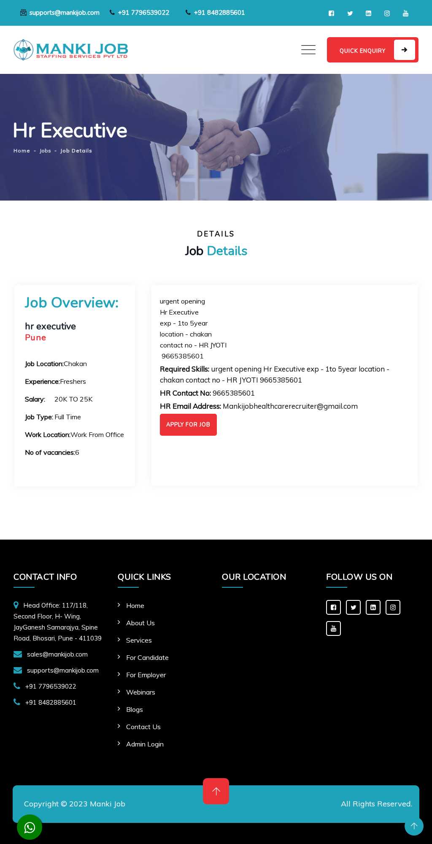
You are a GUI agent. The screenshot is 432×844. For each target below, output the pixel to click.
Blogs (134, 709)
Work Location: (47, 434)
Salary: (35, 399)
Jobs (45, 150)
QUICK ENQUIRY (363, 51)
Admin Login (145, 744)
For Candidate (147, 657)
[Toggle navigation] (308, 50)
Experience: (42, 381)
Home (135, 605)
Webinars (140, 692)
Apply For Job (188, 425)
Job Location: (44, 363)
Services (139, 640)
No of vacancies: (50, 452)
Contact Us (143, 726)
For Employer (146, 674)
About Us (140, 623)
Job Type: (39, 417)
